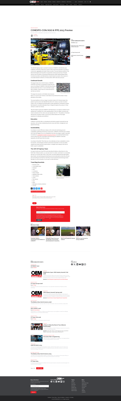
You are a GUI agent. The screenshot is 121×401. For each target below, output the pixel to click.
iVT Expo (34, 285)
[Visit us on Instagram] (85, 264)
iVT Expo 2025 (34, 361)
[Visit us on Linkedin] (77, 264)
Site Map (71, 397)
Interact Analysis (53, 297)
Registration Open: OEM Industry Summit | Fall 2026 (77, 46)
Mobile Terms (47, 218)
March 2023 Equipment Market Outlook (68, 239)
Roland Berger (65, 279)
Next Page (39, 368)
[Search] (88, 2)
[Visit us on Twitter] (75, 264)
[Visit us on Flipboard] (82, 264)
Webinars (45, 323)
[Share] (34, 188)
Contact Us (67, 397)
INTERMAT (35, 267)
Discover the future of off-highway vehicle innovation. (40, 320)
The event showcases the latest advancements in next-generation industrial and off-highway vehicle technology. (49, 287)
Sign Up (39, 220)
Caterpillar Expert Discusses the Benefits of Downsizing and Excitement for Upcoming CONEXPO (53, 240)
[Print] (32, 188)
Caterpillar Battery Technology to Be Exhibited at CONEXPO (38, 239)
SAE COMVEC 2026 (36, 308)
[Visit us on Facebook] (72, 264)
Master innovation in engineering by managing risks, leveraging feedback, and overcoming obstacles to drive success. (56, 339)
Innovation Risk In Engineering (51, 336)
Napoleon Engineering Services (56, 279)
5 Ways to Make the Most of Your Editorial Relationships (54, 325)
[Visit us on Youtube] (80, 264)
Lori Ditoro (35, 34)
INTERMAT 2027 (74, 42)
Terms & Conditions (61, 397)
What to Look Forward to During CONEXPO (82, 239)
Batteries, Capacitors (35, 352)
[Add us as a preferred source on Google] (41, 188)
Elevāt (48, 279)
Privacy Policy (53, 218)
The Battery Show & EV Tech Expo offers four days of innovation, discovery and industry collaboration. (49, 303)
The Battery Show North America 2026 (41, 302)
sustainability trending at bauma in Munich (46, 134)
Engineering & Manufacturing (48, 335)
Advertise (49, 397)
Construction (33, 264)
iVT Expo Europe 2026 (75, 52)
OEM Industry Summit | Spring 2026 (77, 56)
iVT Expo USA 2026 (36, 317)
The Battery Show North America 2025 (41, 354)
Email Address (39, 210)
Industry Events (34, 27)
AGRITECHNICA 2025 (36, 345)
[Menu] (90, 2)
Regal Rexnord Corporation (62, 297)
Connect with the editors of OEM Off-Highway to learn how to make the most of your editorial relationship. (56, 329)
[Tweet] (39, 188)
